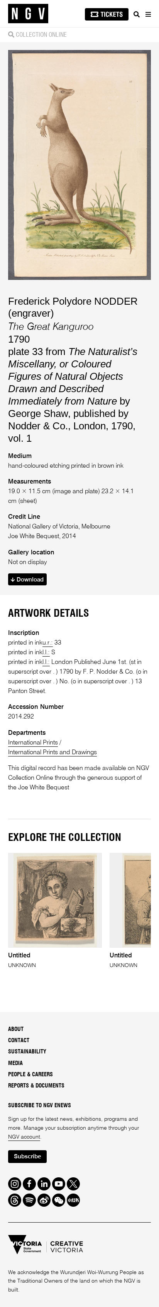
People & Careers (30, 1074)
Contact (18, 1040)
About (16, 1029)
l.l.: (46, 652)
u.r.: (47, 643)
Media (15, 1063)
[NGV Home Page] (28, 14)
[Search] (137, 14)
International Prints (33, 742)
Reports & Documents (36, 1086)
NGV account (24, 1137)
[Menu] (148, 14)
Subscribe (27, 1156)
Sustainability (27, 1052)
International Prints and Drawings (52, 752)
